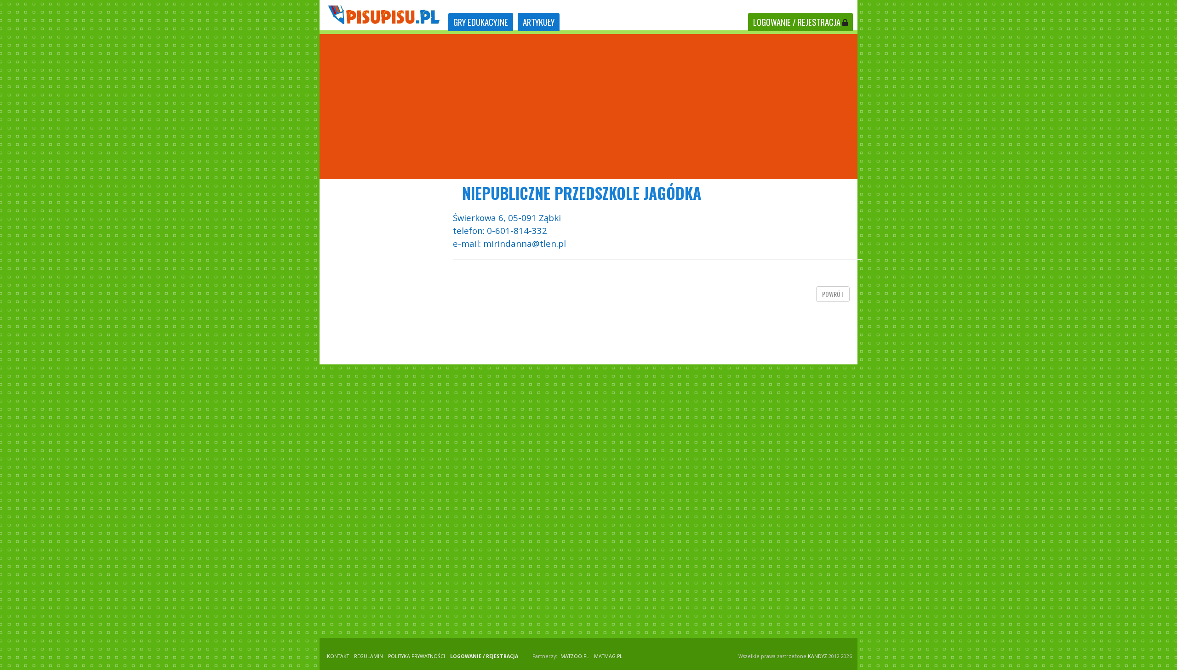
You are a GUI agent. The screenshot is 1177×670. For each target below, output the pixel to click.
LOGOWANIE (796, 22)
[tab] (480, 22)
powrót (833, 294)
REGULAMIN (368, 656)
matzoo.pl (574, 656)
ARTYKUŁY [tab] (538, 22)
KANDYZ (817, 656)
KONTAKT (338, 656)
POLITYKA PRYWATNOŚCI (416, 656)
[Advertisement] (588, 106)
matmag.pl (608, 656)
